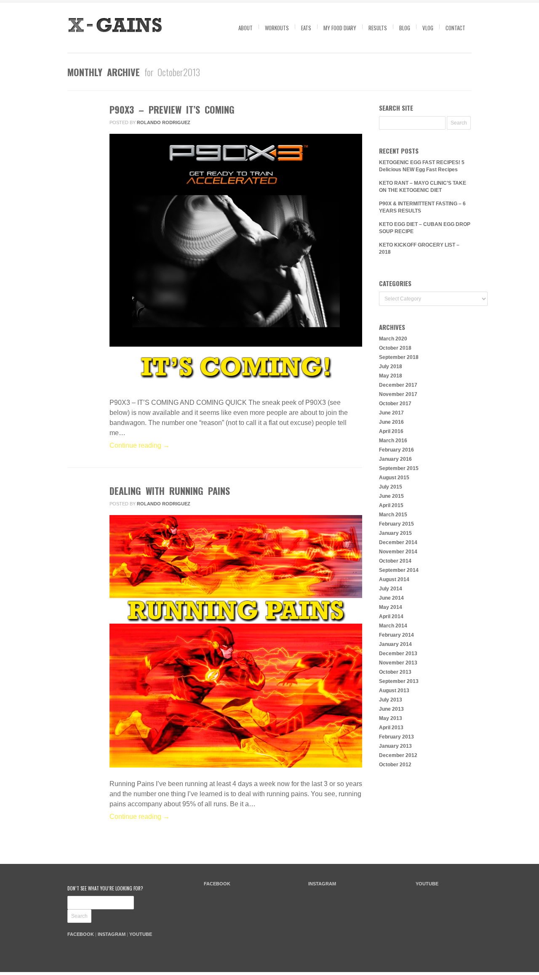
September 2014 (399, 570)
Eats (306, 28)
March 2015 (393, 515)
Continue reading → (139, 445)
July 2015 (390, 487)
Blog (404, 28)
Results (377, 28)
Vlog (427, 28)
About (245, 28)
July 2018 (390, 366)
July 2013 (390, 700)
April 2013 (391, 728)
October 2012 (395, 765)
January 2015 (395, 533)
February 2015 (396, 524)
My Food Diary (339, 28)
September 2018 (399, 357)
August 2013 (394, 690)
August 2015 (394, 478)
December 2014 (398, 542)
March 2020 (393, 339)
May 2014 (390, 607)
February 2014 (396, 635)
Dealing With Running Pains (169, 490)
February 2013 (396, 737)
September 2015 (399, 468)
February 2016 (396, 450)
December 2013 (398, 653)
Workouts (277, 28)
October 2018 (395, 348)
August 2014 (394, 579)
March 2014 (393, 626)
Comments (81, 147)
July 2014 (390, 589)
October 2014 (395, 561)
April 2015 (391, 505)
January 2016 (395, 459)
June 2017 (391, 413)
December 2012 (398, 755)
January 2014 (395, 644)
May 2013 (390, 718)
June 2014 (391, 598)
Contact (455, 28)
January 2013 (395, 746)
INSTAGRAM (111, 934)
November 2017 (398, 394)
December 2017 (398, 385)
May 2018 (390, 376)
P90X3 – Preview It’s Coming (172, 109)
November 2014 (398, 552)
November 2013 (398, 663)
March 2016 (393, 441)
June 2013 (391, 709)
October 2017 (395, 403)
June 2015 (391, 496)
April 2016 (391, 431)
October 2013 (395, 672)
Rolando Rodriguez (163, 122)
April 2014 (391, 616)
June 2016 (391, 422)
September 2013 (399, 681)
